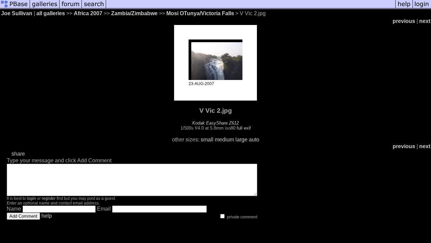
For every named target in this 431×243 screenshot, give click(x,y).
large (241, 139)
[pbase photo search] (94, 7)
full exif (244, 128)
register (49, 198)
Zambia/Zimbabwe (134, 13)
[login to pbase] (422, 7)
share (18, 154)
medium (224, 139)
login (31, 198)
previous (404, 21)
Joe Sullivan (16, 13)
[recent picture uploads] (45, 7)
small (207, 139)
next (424, 21)
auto (254, 139)
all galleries (50, 13)
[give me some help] (404, 7)
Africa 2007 (88, 13)
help (46, 216)
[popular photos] (250, 7)
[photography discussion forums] (71, 7)
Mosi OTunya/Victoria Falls (200, 13)
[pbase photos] (15, 7)
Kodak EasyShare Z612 (215, 123)
